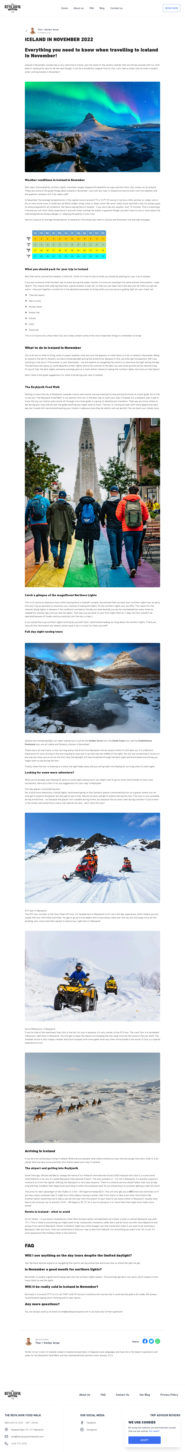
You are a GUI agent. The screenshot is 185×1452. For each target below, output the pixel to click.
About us (79, 8)
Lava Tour (139, 1032)
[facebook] (145, 1341)
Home (64, 8)
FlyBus (136, 1182)
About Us (84, 1394)
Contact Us (122, 1394)
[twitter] (151, 1341)
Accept (144, 1440)
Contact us (116, 8)
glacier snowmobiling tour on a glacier (122, 792)
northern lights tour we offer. (120, 606)
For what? (154, 1431)
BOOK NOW (171, 8)
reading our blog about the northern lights (123, 622)
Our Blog (145, 1394)
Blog (102, 8)
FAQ (91, 8)
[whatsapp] (157, 1341)
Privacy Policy (169, 1394)
